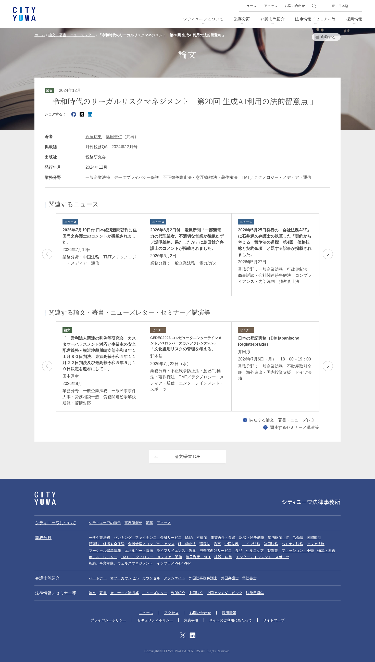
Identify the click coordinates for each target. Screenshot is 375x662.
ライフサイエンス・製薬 (176, 550)
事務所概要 (133, 523)
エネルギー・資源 (138, 550)
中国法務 (231, 544)
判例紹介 (178, 593)
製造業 (272, 550)
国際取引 (314, 537)
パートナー (98, 578)
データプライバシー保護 (136, 177)
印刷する (328, 37)
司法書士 (249, 578)
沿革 (149, 523)
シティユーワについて (203, 19)
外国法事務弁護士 (203, 578)
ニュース (249, 6)
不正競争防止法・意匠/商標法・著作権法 (200, 177)
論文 (92, 593)
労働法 (298, 537)
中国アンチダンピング (224, 593)
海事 (217, 544)
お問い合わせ (295, 6)
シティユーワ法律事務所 (45, 498)
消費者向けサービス (215, 550)
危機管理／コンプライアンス (151, 544)
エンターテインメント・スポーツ (262, 557)
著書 (103, 593)
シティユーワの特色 (105, 523)
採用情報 (354, 19)
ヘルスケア (255, 550)
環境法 (204, 544)
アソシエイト (174, 578)
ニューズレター (154, 593)
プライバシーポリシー (108, 620)
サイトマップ (273, 620)
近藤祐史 (93, 136)
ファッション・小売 (298, 550)
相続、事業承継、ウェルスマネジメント (121, 563)
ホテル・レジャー (103, 557)
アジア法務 (315, 544)
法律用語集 (255, 593)
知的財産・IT (278, 537)
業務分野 (242, 19)
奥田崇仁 (114, 136)
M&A (189, 537)
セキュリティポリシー (155, 620)
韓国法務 (271, 544)
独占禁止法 (187, 544)
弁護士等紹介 (272, 19)
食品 (238, 550)
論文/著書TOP (188, 456)
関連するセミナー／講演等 (294, 427)
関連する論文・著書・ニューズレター (284, 420)
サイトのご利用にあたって (230, 620)
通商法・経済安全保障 (106, 544)
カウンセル (151, 578)
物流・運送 (326, 550)
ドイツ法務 (251, 544)
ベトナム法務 (292, 544)
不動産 (201, 537)
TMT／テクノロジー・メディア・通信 (276, 177)
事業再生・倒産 (223, 537)
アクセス (270, 6)
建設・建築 (223, 557)
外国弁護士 (230, 578)
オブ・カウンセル (124, 578)
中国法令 (196, 593)
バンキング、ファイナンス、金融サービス (148, 537)
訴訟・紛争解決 (251, 537)
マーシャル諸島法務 (105, 550)
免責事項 (191, 620)
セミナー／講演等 (124, 593)
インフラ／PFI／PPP (174, 563)
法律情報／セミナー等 (315, 19)
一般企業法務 (97, 177)
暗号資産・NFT (198, 557)
